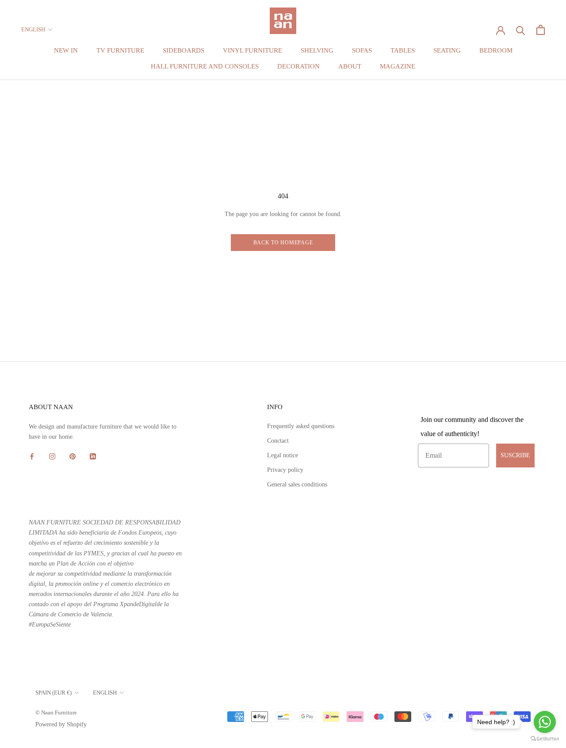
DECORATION (298, 66)
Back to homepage (283, 242)
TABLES (402, 50)
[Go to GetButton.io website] (545, 739)
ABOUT (349, 66)
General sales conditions (297, 484)
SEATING (447, 50)
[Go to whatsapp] (545, 722)
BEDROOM (495, 50)
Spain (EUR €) (53, 692)
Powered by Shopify (61, 724)
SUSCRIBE (515, 455)
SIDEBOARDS (183, 50)
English (33, 29)
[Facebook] (32, 456)
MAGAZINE (397, 66)
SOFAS (362, 50)
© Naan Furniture (56, 712)
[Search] (520, 29)
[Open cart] (540, 30)
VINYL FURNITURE (252, 50)
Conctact (278, 440)
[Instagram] (52, 456)
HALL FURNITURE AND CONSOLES (205, 66)
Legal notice (282, 455)
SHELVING (317, 50)
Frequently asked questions (300, 426)
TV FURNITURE (120, 50)
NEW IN (66, 50)
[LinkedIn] (93, 456)
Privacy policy (285, 470)
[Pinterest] (72, 456)
